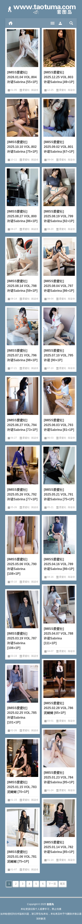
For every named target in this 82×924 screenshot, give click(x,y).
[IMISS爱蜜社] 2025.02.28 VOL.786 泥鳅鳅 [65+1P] (58, 707)
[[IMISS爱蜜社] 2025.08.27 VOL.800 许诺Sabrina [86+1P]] (22, 186)
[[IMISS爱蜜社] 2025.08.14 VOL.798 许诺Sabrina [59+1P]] (22, 256)
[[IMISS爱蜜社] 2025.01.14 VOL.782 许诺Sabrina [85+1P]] (59, 817)
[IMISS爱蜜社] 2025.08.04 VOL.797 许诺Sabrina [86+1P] (59, 285)
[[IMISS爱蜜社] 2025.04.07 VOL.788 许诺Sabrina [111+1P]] (59, 603)
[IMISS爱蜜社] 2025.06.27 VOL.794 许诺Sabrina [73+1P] (22, 424)
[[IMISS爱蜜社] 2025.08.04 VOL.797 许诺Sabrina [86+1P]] (59, 256)
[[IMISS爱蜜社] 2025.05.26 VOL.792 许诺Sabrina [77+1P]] (22, 464)
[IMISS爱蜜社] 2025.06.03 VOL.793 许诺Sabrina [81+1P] (59, 424)
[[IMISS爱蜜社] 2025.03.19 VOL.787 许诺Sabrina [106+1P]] (22, 608)
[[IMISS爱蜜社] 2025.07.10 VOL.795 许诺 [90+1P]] (59, 325)
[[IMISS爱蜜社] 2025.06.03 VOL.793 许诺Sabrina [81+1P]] (59, 395)
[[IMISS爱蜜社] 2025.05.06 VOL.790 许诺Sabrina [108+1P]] (22, 534)
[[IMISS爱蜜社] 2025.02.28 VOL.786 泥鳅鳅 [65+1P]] (59, 678)
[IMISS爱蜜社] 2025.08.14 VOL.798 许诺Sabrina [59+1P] (22, 285)
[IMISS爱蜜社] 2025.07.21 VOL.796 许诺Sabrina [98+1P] (22, 355)
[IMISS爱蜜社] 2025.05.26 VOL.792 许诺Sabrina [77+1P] (22, 494)
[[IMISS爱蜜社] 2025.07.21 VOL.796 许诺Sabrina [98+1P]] (22, 325)
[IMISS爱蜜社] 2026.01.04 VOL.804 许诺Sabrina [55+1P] (22, 77)
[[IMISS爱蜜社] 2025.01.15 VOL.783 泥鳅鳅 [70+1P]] (22, 757)
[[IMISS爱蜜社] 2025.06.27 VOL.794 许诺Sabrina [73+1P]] (22, 395)
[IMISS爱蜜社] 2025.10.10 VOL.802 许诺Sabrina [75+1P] (22, 146)
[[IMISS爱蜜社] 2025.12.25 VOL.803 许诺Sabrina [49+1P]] (59, 47)
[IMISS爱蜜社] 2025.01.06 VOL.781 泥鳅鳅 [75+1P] (22, 856)
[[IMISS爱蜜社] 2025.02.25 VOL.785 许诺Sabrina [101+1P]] (22, 683)
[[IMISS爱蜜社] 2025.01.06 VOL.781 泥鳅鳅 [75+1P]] (22, 827)
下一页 (52, 883)
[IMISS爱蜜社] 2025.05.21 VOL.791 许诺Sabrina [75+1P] (59, 494)
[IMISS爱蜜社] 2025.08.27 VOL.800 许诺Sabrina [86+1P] (22, 216)
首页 (10, 23)
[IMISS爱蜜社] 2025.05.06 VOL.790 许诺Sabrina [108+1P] (22, 566)
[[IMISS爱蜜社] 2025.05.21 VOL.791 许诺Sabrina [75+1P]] (59, 464)
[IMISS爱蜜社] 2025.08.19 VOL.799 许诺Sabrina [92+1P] (59, 216)
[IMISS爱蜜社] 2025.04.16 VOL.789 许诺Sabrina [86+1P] (59, 564)
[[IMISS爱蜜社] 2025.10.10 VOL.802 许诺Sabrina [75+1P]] (22, 117)
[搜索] (71, 23)
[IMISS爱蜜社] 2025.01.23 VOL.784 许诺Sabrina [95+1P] (59, 777)
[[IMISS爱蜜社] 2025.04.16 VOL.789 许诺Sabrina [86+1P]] (59, 534)
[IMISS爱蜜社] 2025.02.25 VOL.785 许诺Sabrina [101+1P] (22, 715)
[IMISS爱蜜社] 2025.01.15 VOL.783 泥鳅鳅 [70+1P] (22, 787)
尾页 (62, 883)
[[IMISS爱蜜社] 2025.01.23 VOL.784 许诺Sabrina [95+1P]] (59, 747)
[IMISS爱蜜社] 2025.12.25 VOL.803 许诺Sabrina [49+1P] (59, 77)
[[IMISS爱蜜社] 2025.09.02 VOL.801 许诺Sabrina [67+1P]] (59, 117)
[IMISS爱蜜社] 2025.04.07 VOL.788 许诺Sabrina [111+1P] (58, 636)
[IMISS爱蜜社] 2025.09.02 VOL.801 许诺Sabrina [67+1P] (59, 146)
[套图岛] (41, 9)
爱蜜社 (26, 90)
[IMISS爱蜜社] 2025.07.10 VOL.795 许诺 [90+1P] (58, 355)
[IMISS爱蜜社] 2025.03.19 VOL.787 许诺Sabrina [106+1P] (22, 641)
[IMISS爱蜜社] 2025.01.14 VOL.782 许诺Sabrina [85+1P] (59, 847)
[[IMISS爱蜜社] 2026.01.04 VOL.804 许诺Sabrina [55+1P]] (22, 47)
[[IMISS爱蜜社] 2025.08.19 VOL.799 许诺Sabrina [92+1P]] (59, 186)
